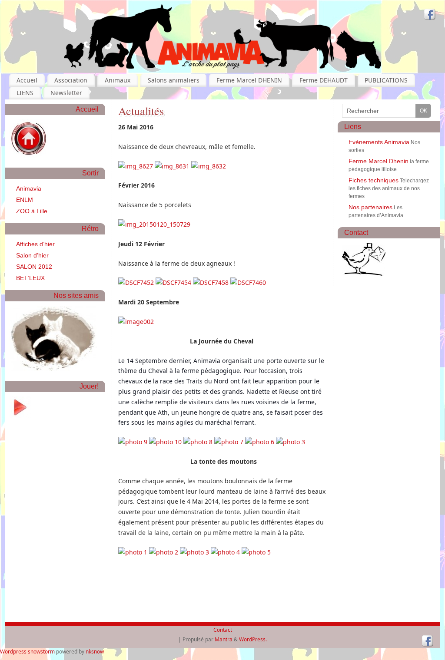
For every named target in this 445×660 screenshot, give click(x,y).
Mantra (223, 639)
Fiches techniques (374, 180)
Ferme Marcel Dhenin (378, 161)
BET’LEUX (30, 277)
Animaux (117, 80)
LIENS (25, 93)
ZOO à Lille (31, 211)
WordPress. (253, 639)
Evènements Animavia (379, 142)
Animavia (28, 188)
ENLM (24, 199)
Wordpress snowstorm (27, 651)
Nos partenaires (370, 207)
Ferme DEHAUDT (323, 80)
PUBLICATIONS (386, 80)
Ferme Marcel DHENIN (249, 80)
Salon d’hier (32, 255)
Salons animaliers (173, 80)
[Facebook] (429, 15)
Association (70, 80)
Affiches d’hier (35, 244)
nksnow (95, 651)
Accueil (27, 80)
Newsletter (66, 93)
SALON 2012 (34, 266)
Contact (222, 630)
